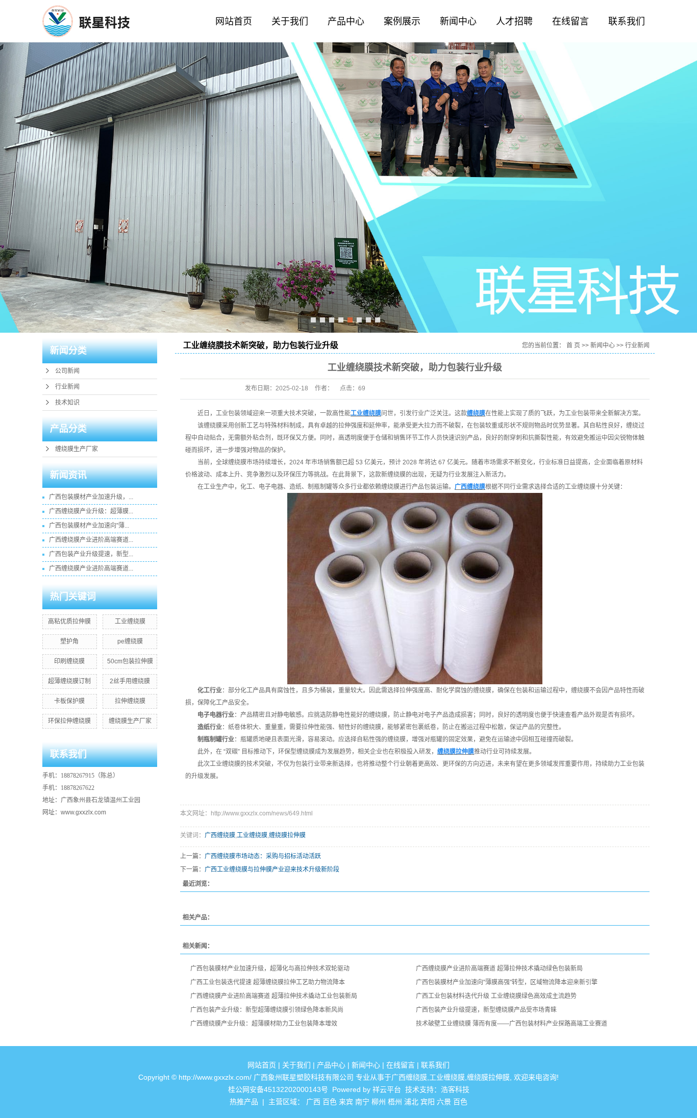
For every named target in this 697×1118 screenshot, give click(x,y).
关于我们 (289, 21)
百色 (329, 1102)
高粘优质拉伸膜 (69, 621)
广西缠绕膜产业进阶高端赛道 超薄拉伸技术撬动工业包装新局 (273, 996)
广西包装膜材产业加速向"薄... (89, 525)
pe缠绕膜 (130, 641)
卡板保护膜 (69, 701)
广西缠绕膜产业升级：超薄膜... (91, 511)
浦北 (411, 1102)
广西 (313, 1102)
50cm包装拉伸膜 (130, 661)
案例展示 (402, 21)
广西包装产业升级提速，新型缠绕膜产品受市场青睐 (486, 1009)
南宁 (362, 1102)
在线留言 (570, 21)
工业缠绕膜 (130, 621)
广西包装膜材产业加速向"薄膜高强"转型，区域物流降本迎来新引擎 (507, 982)
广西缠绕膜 (220, 835)
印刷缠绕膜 (69, 661)
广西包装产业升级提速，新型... (91, 554)
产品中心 (346, 21)
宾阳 (427, 1102)
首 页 (573, 345)
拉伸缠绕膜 (130, 701)
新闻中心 (458, 21)
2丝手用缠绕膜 (130, 681)
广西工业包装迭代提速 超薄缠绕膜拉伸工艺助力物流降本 (267, 982)
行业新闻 (67, 386)
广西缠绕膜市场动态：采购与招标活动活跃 (263, 856)
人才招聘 (514, 21)
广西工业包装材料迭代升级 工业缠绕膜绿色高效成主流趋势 (496, 996)
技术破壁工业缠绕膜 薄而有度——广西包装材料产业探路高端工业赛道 (511, 1023)
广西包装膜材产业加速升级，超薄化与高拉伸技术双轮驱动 (270, 968)
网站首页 (233, 21)
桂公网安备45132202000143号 (278, 1089)
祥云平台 (386, 1089)
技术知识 (67, 402)
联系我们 (626, 21)
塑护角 (69, 641)
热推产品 (244, 1102)
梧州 (395, 1102)
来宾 (346, 1102)
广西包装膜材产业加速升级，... (91, 497)
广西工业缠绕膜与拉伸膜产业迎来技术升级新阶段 (272, 869)
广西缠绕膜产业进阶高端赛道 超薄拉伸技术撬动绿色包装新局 (499, 968)
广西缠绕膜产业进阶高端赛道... (91, 539)
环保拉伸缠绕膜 (69, 721)
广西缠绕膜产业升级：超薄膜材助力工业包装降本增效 (263, 1023)
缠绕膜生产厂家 (76, 449)
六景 (444, 1102)
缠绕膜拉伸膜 (287, 835)
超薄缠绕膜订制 (69, 681)
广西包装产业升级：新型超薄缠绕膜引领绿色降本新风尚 (266, 1009)
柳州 (378, 1102)
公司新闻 (67, 371)
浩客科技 (455, 1089)
